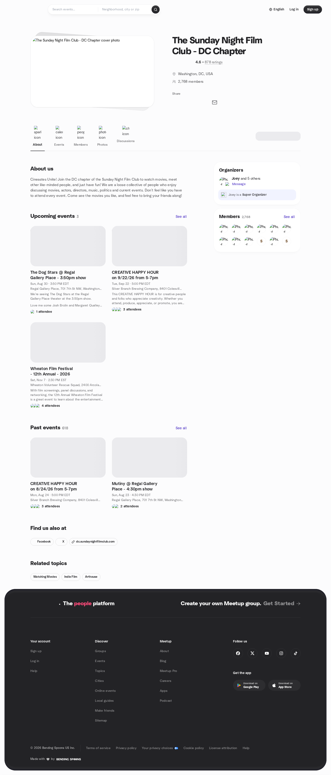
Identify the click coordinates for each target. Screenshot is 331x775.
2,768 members (190, 81)
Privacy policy (126, 748)
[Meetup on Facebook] (238, 653)
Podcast (166, 700)
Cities (99, 681)
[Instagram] (281, 653)
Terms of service (98, 748)
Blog (163, 661)
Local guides (104, 700)
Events (100, 661)
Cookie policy (194, 748)
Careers (166, 681)
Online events (105, 690)
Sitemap (101, 720)
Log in (34, 661)
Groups (100, 651)
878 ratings (214, 62)
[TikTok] (296, 653)
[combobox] (125, 9)
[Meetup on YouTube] (267, 653)
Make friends (104, 710)
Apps (164, 690)
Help (33, 671)
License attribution (223, 748)
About (164, 651)
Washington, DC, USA (195, 74)
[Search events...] (156, 9)
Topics (100, 671)
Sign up (36, 651)
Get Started (278, 603)
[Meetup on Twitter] (252, 653)
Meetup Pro (168, 671)
